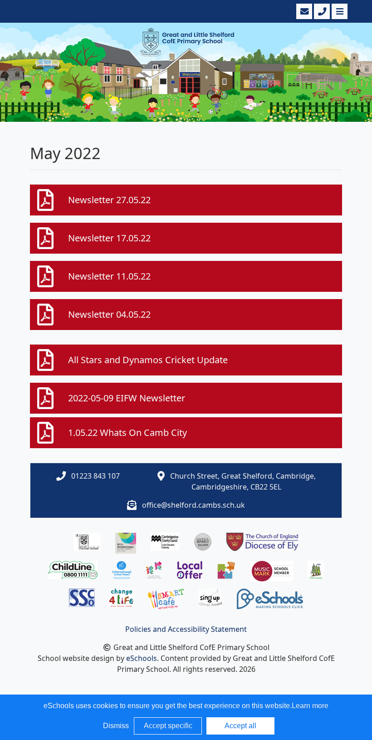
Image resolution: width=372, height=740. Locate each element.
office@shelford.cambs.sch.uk (193, 505)
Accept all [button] (240, 726)
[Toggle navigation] (339, 11)
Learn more (310, 706)
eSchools (141, 658)
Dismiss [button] (116, 726)
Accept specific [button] (168, 726)
